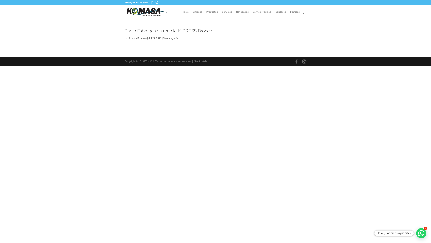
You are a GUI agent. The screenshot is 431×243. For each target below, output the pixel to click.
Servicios (227, 12)
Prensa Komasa (138, 38)
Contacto (280, 12)
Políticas (295, 12)
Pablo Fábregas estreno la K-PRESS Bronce (168, 30)
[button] (421, 233)
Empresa (197, 12)
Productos (212, 12)
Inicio (186, 12)
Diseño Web (200, 61)
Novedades (242, 12)
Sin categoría (170, 38)
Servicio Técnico (262, 12)
